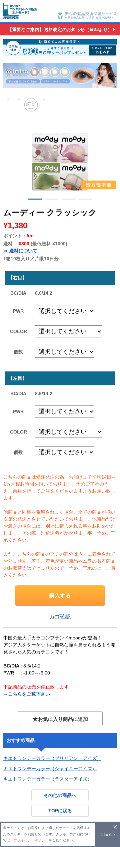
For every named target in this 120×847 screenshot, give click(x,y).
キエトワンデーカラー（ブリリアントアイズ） (52, 758)
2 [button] (51, 200)
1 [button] (35, 200)
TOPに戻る (60, 810)
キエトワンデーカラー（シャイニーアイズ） (50, 768)
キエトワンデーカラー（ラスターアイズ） (47, 779)
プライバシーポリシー (31, 840)
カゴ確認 (60, 616)
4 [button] (85, 200)
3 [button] (68, 200)
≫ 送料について (20, 250)
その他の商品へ (60, 795)
